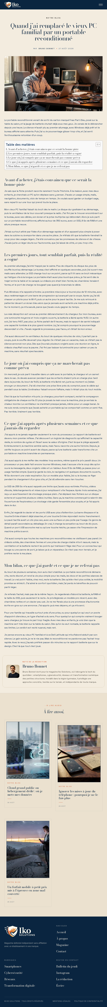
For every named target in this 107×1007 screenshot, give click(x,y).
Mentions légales (61, 1001)
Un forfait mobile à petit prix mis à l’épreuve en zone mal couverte (27, 890)
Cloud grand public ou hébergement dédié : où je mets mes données (25, 791)
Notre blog (53, 18)
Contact (61, 951)
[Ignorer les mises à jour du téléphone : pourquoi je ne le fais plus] (79, 753)
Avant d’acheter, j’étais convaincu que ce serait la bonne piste (43, 149)
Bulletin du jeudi (66, 966)
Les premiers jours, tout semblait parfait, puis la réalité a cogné (45, 153)
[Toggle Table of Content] (96, 144)
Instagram (63, 973)
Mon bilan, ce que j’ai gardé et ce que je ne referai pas (39, 166)
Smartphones (12, 966)
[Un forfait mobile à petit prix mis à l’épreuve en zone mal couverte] (28, 849)
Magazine (62, 945)
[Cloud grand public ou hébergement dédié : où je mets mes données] (28, 750)
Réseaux (9, 979)
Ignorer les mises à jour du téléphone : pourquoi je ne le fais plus (78, 794)
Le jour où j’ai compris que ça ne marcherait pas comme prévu (44, 157)
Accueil (61, 932)
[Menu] (101, 5)
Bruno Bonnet (47, 49)
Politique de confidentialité (88, 1001)
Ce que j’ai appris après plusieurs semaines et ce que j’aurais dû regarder (50, 162)
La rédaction (64, 979)
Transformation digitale (19, 985)
